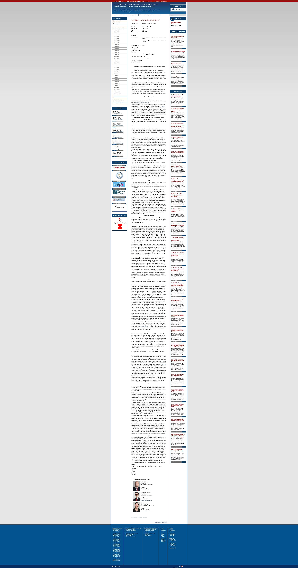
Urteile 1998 (116, 77)
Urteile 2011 (116, 52)
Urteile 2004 (116, 65)
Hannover (132, 15)
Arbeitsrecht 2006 (117, 554)
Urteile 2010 (116, 54)
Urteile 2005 (116, 64)
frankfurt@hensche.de (118, 119)
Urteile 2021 (116, 33)
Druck (162, 531)
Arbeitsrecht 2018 (117, 539)
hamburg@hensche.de (118, 125)
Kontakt (162, 534)
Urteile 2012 (116, 50)
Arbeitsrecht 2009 (117, 550)
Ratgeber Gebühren (130, 534)
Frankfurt (120, 15)
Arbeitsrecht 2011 (116, 548)
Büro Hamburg (173, 542)
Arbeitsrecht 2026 (117, 529)
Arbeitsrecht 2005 (117, 555)
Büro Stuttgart (173, 548)
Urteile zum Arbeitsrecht (118, 29)
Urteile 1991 (116, 91)
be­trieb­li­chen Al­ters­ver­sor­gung (142, 102)
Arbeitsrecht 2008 (117, 551)
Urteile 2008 (116, 58)
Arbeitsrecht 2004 (117, 556)
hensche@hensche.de (146, 489)
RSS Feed (163, 536)
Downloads (163, 530)
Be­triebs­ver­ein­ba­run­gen (144, 252)
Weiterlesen (175, 48)
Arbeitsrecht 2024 (117, 531)
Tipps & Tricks (129, 535)
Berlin (115, 15)
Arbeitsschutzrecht (149, 531)
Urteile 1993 (116, 87)
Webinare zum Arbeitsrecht (118, 101)
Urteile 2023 (116, 31)
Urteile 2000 (116, 73)
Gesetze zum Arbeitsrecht (118, 27)
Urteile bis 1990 (117, 93)
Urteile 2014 (116, 46)
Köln (137, 15)
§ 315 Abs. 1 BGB (156, 292)
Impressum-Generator (117, 99)
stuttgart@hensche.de (118, 154)
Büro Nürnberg (173, 546)
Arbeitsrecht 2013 (117, 545)
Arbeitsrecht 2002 (117, 559)
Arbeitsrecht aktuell (117, 21)
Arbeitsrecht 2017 (117, 540)
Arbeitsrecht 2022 (117, 534)
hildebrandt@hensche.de (146, 500)
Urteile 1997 (116, 79)
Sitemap (162, 539)
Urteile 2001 (116, 71)
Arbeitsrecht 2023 (117, 533)
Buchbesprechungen (130, 529)
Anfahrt (114, 115)
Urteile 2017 (116, 40)
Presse (171, 529)
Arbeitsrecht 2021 (117, 535)
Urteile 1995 (116, 83)
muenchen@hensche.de (119, 143)
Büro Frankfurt (173, 540)
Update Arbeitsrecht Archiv (118, 103)
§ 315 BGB (161, 232)
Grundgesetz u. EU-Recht (150, 529)
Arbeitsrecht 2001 (117, 560)
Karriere (162, 533)
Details (118, 115)
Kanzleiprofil (172, 530)
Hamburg (126, 15)
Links (162, 535)
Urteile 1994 (116, 85)
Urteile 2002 (116, 69)
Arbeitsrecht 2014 (117, 544)
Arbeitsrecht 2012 (117, 546)
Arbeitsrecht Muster (117, 95)
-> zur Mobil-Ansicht (117, 18)
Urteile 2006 (116, 62)
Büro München (173, 545)
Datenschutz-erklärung (172, 535)
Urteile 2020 (116, 34)
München (141, 15)
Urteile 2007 (116, 60)
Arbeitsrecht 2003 (117, 557)
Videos (114, 97)
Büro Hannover (173, 543)
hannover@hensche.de (118, 131)
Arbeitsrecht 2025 (117, 530)
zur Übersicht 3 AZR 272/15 (161, 522)
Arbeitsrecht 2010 (117, 549)
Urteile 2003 (116, 67)
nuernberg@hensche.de (118, 149)
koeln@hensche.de (118, 137)
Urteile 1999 (116, 75)
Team (171, 531)
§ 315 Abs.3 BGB (143, 326)
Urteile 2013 (116, 48)
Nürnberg (147, 15)
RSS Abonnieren (116, 566)
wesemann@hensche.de (146, 511)
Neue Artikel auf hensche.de (132, 533)
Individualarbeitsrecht (149, 530)
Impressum (172, 533)
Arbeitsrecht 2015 (117, 543)
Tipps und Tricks (116, 23)
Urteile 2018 (116, 38)
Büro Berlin (172, 539)
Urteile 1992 (116, 89)
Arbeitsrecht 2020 (117, 536)
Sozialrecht (147, 534)
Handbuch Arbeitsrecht (117, 25)
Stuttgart (152, 15)
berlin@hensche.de (118, 113)
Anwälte (157, 15)
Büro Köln (172, 544)
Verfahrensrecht (148, 535)
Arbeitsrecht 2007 (117, 553)
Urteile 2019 (116, 36)
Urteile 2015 (116, 44)
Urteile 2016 (116, 42)
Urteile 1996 (116, 81)
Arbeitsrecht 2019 (117, 538)
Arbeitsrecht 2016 (117, 541)
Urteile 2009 (116, 56)
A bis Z (162, 529)
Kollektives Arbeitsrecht (150, 533)
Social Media (163, 538)
